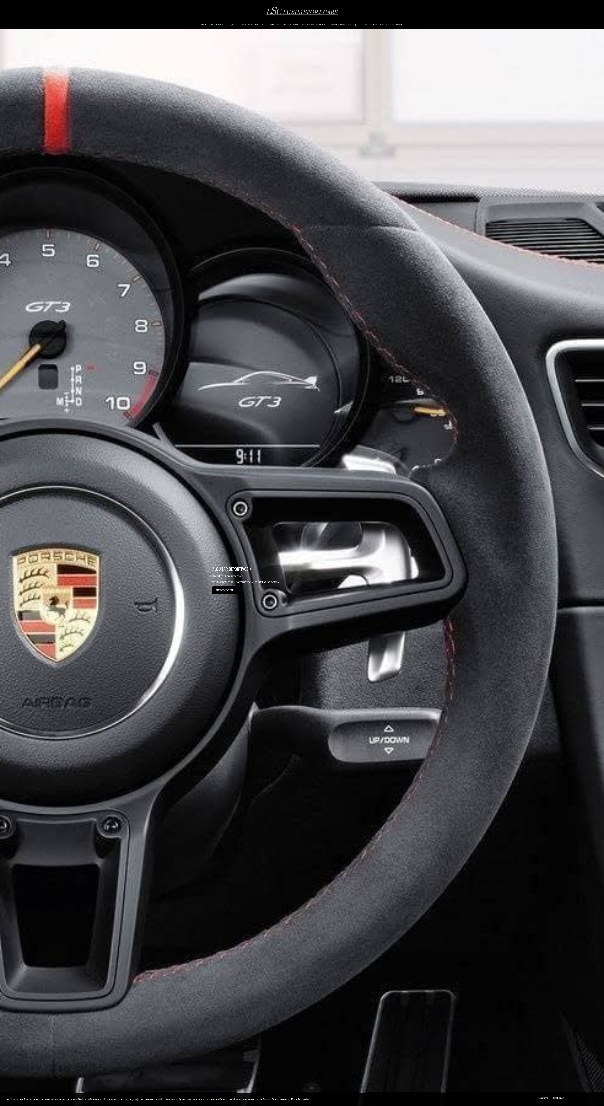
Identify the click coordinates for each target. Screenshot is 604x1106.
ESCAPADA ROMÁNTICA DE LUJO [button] (342, 25)
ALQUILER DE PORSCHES (313, 25)
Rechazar (558, 1098)
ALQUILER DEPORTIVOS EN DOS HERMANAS (382, 25)
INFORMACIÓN (224, 590)
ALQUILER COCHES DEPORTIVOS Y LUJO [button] (247, 25)
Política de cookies (298, 1099)
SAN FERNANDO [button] (217, 25)
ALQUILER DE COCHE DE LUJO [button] (284, 25)
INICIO (204, 25)
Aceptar (543, 1098)
